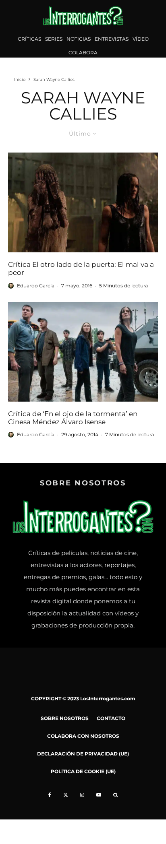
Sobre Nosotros (65, 718)
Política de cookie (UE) (83, 771)
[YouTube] (98, 794)
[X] (65, 794)
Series (53, 39)
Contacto (111, 718)
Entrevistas (112, 39)
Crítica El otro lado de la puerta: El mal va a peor (81, 268)
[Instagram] (82, 794)
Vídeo (141, 39)
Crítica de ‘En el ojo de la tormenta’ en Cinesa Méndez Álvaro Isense (72, 418)
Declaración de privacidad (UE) (83, 754)
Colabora (83, 53)
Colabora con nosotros (83, 736)
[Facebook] (49, 794)
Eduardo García (35, 286)
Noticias (78, 39)
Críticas (29, 39)
